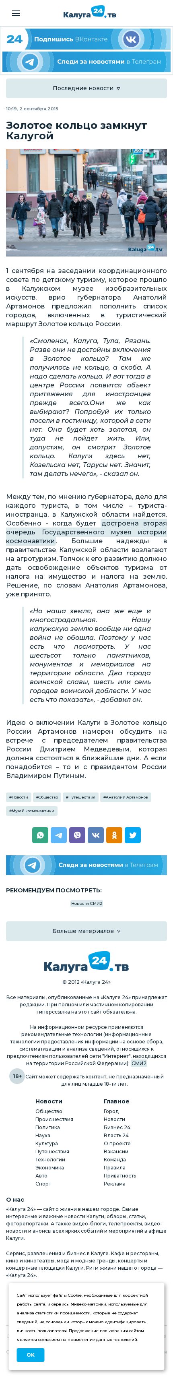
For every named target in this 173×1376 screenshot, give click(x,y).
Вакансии (116, 1151)
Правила (115, 1168)
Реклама (115, 1184)
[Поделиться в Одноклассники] (114, 835)
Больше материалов (83, 931)
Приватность (120, 1176)
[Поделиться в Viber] (77, 835)
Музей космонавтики (33, 811)
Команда (115, 1160)
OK (31, 1355)
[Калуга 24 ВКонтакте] (86, 39)
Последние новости (83, 88)
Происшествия (54, 1119)
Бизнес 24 (117, 1127)
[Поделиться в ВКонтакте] (96, 835)
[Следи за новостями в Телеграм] (86, 62)
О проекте (117, 1143)
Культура (46, 1143)
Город (111, 1111)
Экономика (49, 1168)
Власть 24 (116, 1135)
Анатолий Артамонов (127, 797)
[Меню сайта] (16, 13)
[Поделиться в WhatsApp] (40, 835)
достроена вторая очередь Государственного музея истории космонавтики (86, 532)
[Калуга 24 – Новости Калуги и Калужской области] (90, 12)
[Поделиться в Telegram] (59, 835)
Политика (47, 1127)
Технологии (50, 1160)
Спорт (43, 1184)
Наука (42, 1135)
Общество (48, 797)
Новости (20, 797)
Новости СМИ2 (86, 903)
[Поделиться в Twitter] (133, 835)
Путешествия (81, 797)
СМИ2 (139, 1063)
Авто (41, 1176)
